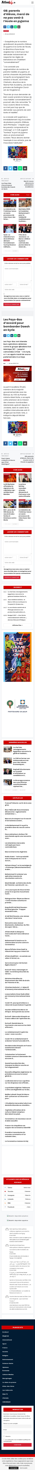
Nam (11, 1229)
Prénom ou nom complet (10, 1423)
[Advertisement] (17, 1160)
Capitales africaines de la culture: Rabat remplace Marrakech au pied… (15, 1112)
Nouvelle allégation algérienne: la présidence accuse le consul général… (18, 1074)
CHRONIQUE (6, 1402)
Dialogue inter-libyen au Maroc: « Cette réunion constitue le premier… (17, 901)
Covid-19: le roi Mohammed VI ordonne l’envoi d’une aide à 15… (17, 1040)
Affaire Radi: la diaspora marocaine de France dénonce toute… (17, 934)
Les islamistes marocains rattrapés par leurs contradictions (15, 845)
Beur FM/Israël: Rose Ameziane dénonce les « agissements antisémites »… (17, 812)
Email (5, 1430)
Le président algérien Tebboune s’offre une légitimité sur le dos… (18, 1089)
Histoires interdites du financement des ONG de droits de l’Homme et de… (17, 981)
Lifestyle (5, 1398)
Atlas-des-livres (8, 1386)
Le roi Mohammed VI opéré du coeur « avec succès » (16, 1033)
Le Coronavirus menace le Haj (16, 1141)
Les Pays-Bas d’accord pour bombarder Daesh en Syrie (8, 186)
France (4, 1348)
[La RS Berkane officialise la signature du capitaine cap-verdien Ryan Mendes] (10, 477)
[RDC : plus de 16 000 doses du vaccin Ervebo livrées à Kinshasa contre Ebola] (10, 503)
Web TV (5, 1394)
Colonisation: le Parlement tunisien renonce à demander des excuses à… (18, 1056)
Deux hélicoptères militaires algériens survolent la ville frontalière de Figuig (19, 1231)
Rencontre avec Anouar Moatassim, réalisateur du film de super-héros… (17, 925)
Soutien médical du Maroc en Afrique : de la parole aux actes (17, 1011)
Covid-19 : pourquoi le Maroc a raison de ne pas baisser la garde (18, 1004)
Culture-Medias (8, 1374)
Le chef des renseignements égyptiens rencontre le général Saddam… (22, 750)
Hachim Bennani (15, 1296)
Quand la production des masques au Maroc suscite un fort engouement (17, 1065)
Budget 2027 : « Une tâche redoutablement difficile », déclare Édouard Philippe (17, 617)
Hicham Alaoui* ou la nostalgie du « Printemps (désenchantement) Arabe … (18, 867)
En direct (7, 199)
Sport (4, 1344)
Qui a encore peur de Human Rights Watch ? (16, 964)
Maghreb (21, 225)
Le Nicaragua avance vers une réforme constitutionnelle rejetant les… (21, 783)
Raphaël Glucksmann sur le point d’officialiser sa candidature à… (21, 772)
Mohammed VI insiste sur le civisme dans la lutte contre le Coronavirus (17, 943)
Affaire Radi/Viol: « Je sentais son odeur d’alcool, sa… (18, 957)
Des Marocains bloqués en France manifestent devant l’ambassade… (18, 1048)
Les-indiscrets (7, 1390)
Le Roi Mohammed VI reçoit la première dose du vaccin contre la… (17, 827)
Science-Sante (7, 1363)
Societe (6, 31)
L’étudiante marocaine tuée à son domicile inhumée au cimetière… (18, 1104)
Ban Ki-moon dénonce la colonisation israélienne (29, 184)
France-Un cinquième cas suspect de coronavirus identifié (17, 1127)
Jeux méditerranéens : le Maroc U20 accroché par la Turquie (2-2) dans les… (17, 602)
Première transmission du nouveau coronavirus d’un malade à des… (15, 1134)
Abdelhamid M (14, 1245)
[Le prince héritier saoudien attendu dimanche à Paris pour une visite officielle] (25, 477)
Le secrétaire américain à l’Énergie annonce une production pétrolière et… (17, 610)
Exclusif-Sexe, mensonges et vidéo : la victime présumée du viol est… (17, 972)
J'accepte (13, 1468)
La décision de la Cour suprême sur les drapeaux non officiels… (17, 1082)
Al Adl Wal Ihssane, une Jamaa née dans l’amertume (17, 917)
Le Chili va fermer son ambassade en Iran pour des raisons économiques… (21, 761)
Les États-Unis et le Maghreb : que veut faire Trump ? (20, 1299)
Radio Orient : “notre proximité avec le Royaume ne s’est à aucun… (16, 859)
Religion (5, 1355)
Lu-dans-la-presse (9, 1382)
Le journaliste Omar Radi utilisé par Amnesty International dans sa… (17, 996)
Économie (5, 1371)
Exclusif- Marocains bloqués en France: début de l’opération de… (18, 1017)
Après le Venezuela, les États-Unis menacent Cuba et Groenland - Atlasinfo (20, 1282)
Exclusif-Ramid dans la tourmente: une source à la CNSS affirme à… (18, 1025)
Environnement (7, 1359)
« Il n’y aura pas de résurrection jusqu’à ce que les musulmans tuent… (17, 892)
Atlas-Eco (22, 199)
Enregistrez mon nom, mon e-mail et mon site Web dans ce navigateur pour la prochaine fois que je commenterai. (17, 298)
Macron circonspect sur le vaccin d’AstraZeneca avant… (18, 820)
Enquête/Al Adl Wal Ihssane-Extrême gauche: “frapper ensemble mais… (16, 909)
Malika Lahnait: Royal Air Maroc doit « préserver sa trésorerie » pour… (17, 1096)
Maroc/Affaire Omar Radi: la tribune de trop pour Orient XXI (17, 950)
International (8, 500)
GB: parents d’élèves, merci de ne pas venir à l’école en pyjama (27, 459)
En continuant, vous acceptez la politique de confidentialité (16, 1440)
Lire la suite (23, 1468)
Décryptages (8, 225)
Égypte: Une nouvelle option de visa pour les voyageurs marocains (20, 1266)
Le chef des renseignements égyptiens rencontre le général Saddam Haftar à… (18, 594)
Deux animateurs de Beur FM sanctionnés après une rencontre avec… (18, 836)
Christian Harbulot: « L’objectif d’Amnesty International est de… (18, 988)
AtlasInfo (7, 1436)
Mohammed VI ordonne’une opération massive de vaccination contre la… (16, 876)
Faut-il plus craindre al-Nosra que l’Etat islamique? (8, 461)
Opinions (5, 1367)
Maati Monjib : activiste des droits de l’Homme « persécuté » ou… (18, 884)
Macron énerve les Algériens (16, 852)
